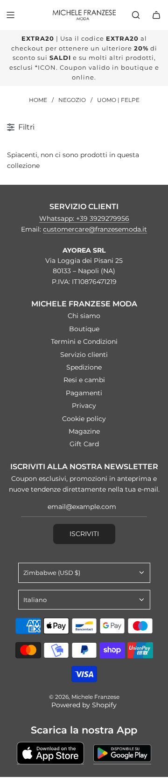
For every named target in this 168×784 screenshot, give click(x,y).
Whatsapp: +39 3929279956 (84, 218)
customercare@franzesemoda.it (95, 229)
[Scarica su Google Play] (122, 753)
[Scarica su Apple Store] (50, 753)
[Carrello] (156, 15)
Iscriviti (84, 534)
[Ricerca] (136, 15)
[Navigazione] (10, 15)
